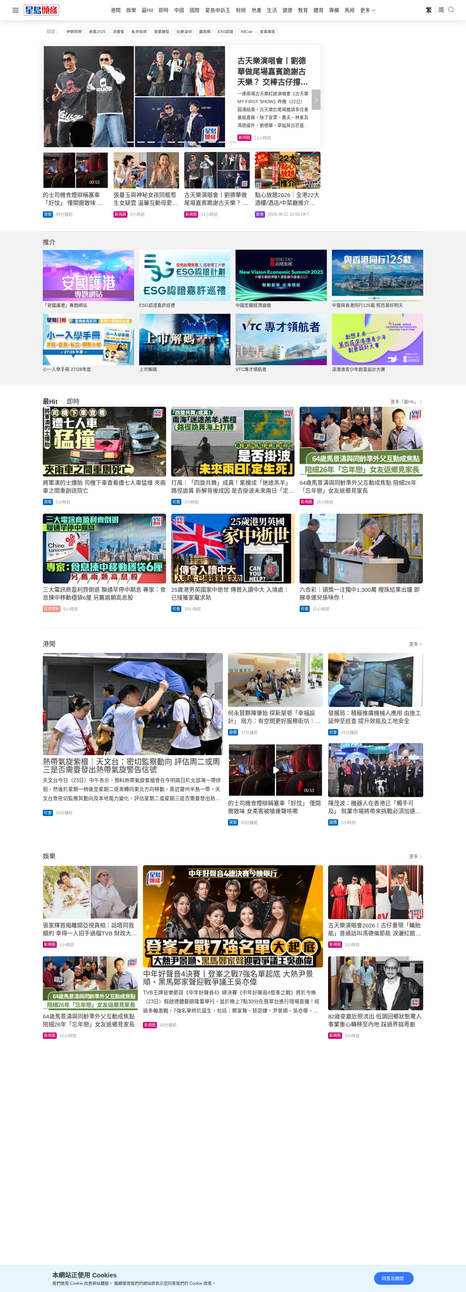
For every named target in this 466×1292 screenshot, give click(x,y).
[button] (316, 99)
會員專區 (267, 32)
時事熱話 (122, 214)
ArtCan (247, 32)
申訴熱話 (51, 214)
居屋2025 (97, 32)
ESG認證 (225, 32)
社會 (176, 502)
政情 (233, 732)
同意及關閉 (393, 1278)
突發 (260, 214)
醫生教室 (193, 214)
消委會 (118, 32)
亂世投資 (139, 32)
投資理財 (51, 609)
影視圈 (306, 502)
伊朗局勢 (74, 32)
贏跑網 (204, 32)
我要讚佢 (161, 32)
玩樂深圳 (184, 32)
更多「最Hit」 (404, 401)
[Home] (41, 10)
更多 (413, 644)
